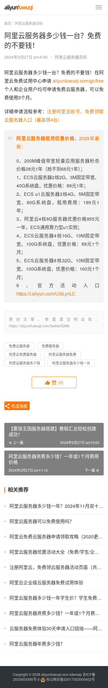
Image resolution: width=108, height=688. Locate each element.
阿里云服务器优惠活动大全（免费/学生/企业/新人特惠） (57, 551)
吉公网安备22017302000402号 (70, 679)
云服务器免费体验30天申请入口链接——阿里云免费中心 (57, 628)
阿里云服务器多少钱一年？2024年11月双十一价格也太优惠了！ (57, 506)
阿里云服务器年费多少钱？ (37, 643)
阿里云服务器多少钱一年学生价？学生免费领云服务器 (57, 597)
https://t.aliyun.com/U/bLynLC (45, 293)
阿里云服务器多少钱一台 (71, 362)
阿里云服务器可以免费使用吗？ (42, 521)
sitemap (75, 674)
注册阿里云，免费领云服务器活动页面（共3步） (57, 567)
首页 (7, 23)
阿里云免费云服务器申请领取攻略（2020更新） (57, 536)
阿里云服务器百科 (71, 57)
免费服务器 (50, 345)
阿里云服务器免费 (62, 354)
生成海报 (18, 406)
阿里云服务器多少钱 (24, 362)
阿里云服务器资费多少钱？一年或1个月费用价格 (57, 613)
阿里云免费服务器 (23, 354)
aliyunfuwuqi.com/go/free (78, 80)
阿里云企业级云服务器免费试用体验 (46, 582)
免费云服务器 (19, 345)
